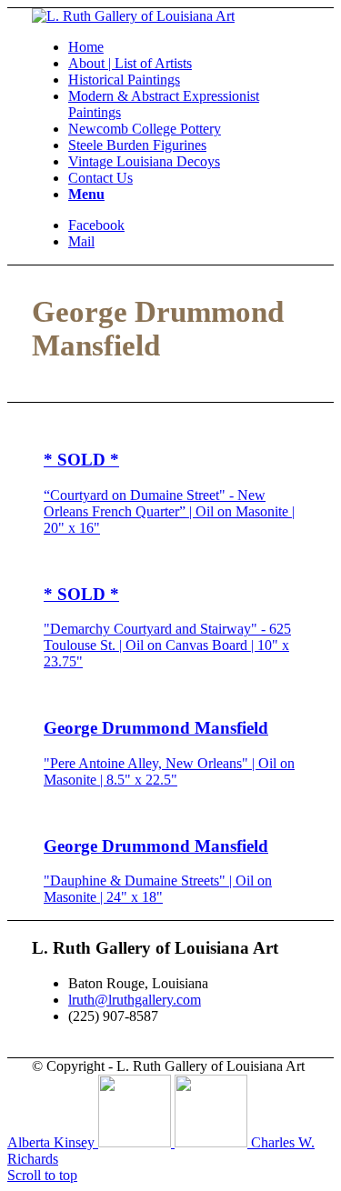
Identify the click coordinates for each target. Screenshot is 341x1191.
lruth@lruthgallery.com (134, 999)
